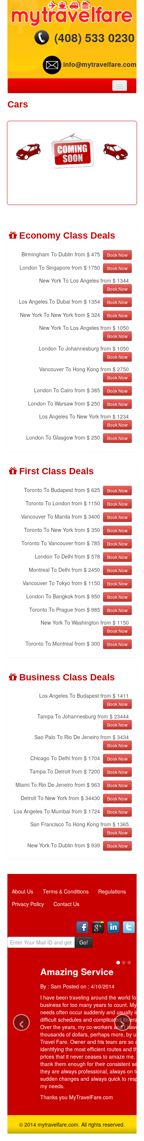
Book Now (117, 255)
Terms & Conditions (66, 891)
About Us (22, 891)
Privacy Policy (28, 904)
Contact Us (66, 904)
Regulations (112, 891)
